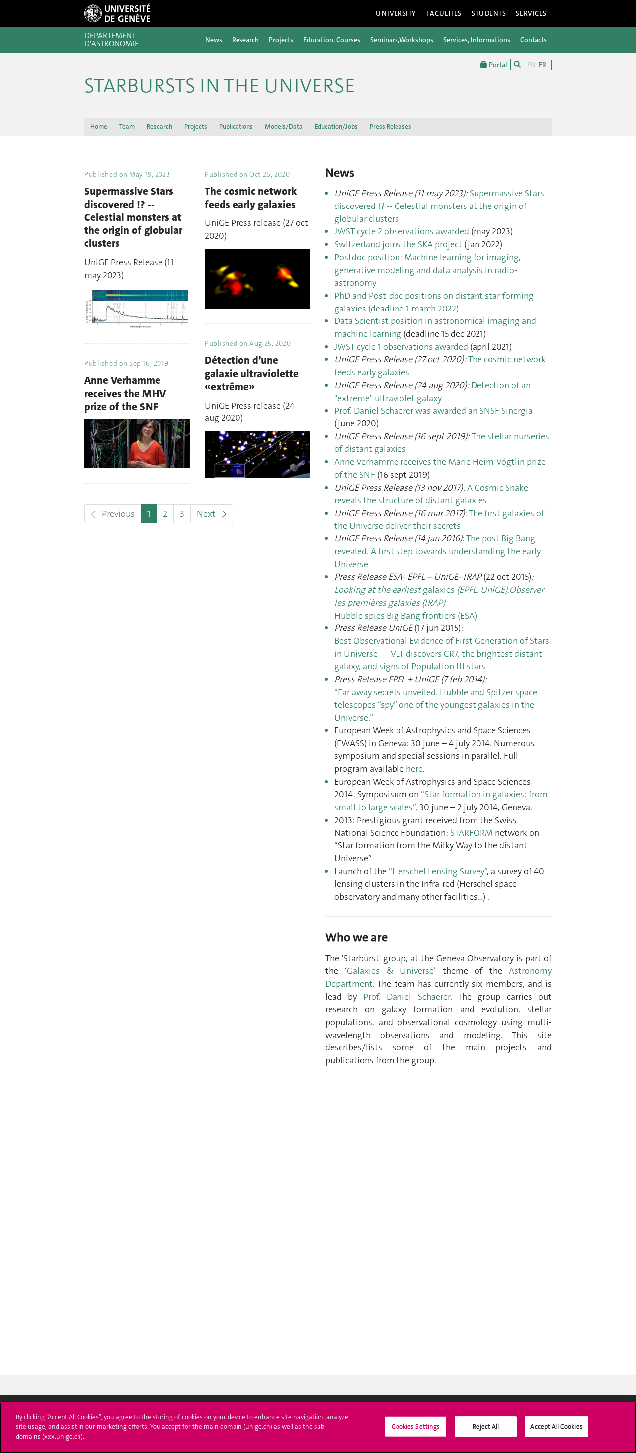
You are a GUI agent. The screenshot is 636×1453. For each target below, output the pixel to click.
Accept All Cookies (556, 1426)
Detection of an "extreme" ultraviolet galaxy (432, 391)
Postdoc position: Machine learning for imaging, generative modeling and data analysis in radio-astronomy (427, 270)
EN (531, 64)
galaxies (466, 590)
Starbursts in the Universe (219, 86)
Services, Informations (476, 39)
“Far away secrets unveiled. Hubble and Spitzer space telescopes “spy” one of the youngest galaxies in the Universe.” (435, 705)
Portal (497, 64)
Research (245, 39)
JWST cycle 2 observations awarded (402, 231)
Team (127, 126)
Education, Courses (331, 39)
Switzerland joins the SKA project (398, 244)
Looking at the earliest (378, 590)
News (213, 39)
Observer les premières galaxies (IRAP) (439, 596)
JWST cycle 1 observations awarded (401, 347)
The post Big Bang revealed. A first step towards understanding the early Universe (437, 551)
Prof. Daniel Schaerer (406, 997)
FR (542, 64)
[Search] (517, 64)
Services (531, 13)
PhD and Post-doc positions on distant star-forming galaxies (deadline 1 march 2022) (434, 302)
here (414, 769)
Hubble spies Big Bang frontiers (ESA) (405, 616)
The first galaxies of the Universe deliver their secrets (439, 519)
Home (98, 126)
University (396, 13)
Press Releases (390, 126)
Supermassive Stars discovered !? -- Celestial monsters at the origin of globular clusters (439, 205)
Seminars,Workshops (401, 39)
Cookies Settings (416, 1426)
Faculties (444, 13)
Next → (212, 513)
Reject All (486, 1426)
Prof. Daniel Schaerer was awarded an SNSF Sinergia (433, 410)
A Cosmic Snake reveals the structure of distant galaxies (431, 494)
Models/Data (284, 126)
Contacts (533, 39)
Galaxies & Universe (390, 971)
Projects (281, 39)
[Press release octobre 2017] (471, 436)
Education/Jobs (336, 126)
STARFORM (471, 833)
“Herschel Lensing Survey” (437, 871)
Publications (236, 126)
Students (489, 13)
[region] (318, 1427)
